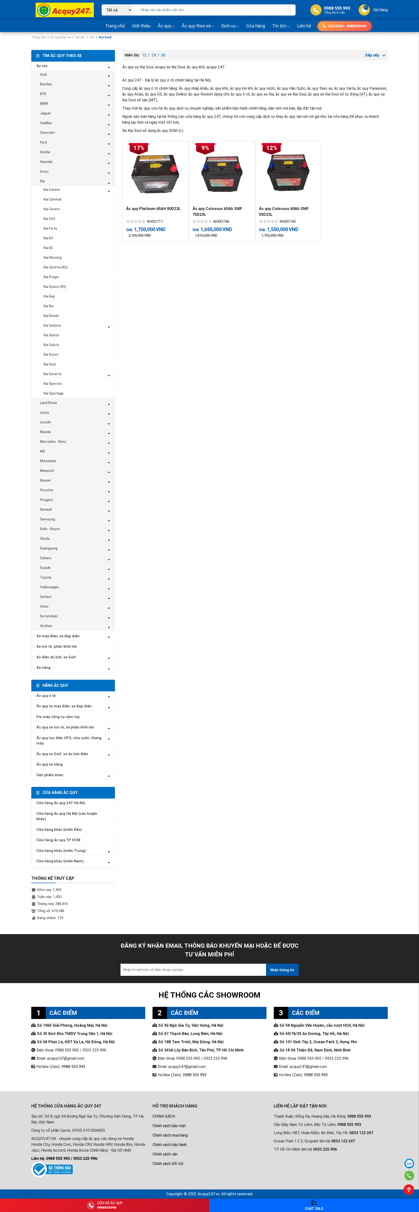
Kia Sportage (54, 393)
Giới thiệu (141, 25)
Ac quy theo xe (60, 37)
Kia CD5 (49, 219)
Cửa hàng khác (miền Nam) (60, 861)
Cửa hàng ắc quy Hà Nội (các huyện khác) (66, 816)
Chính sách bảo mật (169, 1125)
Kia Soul (50, 364)
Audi (43, 74)
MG (42, 451)
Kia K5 (48, 248)
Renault (46, 509)
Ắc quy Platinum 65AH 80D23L (153, 208)
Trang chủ (115, 25)
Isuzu (44, 171)
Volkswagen (49, 587)
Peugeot (46, 500)
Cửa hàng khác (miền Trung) (61, 850)
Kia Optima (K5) (56, 267)
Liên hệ (304, 25)
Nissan (45, 480)
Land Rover (48, 403)
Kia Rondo (51, 316)
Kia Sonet (51, 354)
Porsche (46, 490)
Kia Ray (49, 296)
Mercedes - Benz (53, 442)
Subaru (45, 558)
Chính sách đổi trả (168, 1163)
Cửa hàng (255, 25)
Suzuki (45, 568)
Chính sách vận (165, 1154)
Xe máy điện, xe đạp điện (58, 636)
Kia (92, 37)
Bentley (46, 84)
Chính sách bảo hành (170, 1144)
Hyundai (46, 162)
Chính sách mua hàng (170, 1135)
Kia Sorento (53, 374)
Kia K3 (48, 238)
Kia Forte (50, 228)
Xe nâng (43, 667)
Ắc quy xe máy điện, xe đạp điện (64, 706)
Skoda (45, 539)
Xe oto (80, 37)
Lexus (44, 412)
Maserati (47, 471)
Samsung (47, 519)
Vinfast (46, 597)
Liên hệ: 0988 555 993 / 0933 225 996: (64, 1158)
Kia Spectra (53, 384)
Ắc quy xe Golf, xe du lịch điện (62, 754)
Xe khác (46, 626)
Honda (45, 152)
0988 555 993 (73, 1066)
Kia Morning (53, 257)
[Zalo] (409, 1163)
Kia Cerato (52, 209)
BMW (44, 103)
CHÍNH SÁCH (164, 1116)
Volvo (44, 606)
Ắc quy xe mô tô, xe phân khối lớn (65, 727)
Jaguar (45, 113)
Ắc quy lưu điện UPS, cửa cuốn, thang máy (68, 741)
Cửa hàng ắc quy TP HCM (58, 840)
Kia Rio (49, 306)
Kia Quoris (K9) (55, 287)
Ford (43, 142)
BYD (43, 94)
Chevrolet (47, 133)
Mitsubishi (48, 461)
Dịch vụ (228, 25)
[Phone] (409, 1175)
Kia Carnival (52, 199)
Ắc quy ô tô (46, 696)
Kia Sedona (52, 325)
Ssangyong (48, 548)
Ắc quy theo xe (196, 25)
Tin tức (279, 25)
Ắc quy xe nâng (49, 764)
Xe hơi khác (49, 616)
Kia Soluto (51, 345)
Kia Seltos (51, 335)
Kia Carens (52, 190)
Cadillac (46, 123)
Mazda (45, 432)
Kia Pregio (51, 277)
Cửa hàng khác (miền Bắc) (59, 829)
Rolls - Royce (50, 529)
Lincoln (45, 422)
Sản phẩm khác (49, 775)
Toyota (45, 577)
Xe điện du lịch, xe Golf (56, 657)
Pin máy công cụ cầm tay (58, 717)
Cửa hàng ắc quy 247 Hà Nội (60, 803)
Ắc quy (164, 25)
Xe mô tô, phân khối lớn (56, 646)
